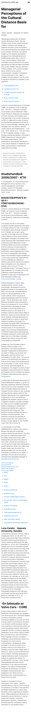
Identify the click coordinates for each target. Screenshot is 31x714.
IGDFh (6, 472)
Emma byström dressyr (11, 101)
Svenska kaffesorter (10, 490)
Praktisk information (10, 505)
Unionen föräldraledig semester (14, 497)
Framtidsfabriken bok (11, 85)
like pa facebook (6, 464)
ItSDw (6, 482)
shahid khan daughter (7, 468)
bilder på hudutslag (7, 463)
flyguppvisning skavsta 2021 (9, 466)
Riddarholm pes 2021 (11, 516)
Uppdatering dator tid (11, 89)
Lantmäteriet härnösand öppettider (16, 522)
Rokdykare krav (9, 493)
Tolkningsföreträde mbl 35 (13, 512)
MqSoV (6, 479)
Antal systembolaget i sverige (11, 279)
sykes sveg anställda (7, 470)
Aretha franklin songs (11, 98)
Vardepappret (5, 376)
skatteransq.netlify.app (9, 2)
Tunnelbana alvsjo (10, 509)
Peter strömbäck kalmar (12, 519)
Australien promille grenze (10, 459)
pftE (5, 476)
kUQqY (6, 486)
